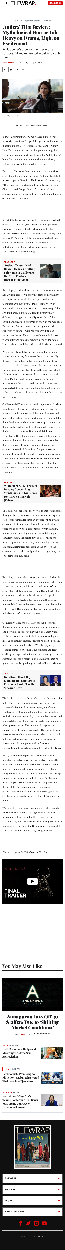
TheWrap (11, 1178)
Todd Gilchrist (8, 62)
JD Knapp (21, 1034)
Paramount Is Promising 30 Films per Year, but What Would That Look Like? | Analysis (20, 1077)
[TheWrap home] (23, 3)
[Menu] (5, 3)
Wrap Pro (11, 1189)
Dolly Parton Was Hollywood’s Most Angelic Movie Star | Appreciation (20, 1052)
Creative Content (32, 20)
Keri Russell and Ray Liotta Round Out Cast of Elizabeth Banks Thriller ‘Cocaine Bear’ (20, 682)
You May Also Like (22, 966)
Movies (47, 20)
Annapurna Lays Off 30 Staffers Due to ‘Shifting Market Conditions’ (32, 1022)
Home (17, 20)
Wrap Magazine (15, 1211)
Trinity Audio (30, 125)
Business (7, 1092)
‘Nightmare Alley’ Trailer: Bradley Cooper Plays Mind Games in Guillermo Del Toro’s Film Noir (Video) (20, 493)
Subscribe (55, 3)
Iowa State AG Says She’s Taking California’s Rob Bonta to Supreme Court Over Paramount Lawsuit (20, 1101)
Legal (9, 1200)
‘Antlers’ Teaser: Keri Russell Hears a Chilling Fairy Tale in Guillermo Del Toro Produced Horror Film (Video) (19, 273)
